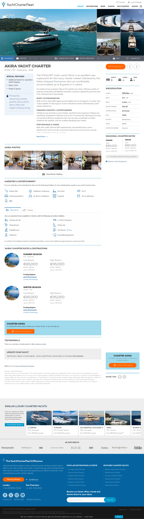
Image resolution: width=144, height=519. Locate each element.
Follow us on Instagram (17, 495)
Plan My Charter (13, 479)
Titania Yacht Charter (112, 482)
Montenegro (33, 279)
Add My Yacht (19, 499)
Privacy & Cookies (135, 510)
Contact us (33, 479)
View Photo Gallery (54, 174)
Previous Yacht (130, 66)
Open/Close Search (141, 6)
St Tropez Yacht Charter (76, 469)
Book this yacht (115, 67)
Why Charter (123, 6)
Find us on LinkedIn (22, 495)
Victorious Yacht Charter (113, 476)
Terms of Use (123, 510)
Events (111, 6)
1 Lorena (32, 427)
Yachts (80, 6)
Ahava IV (137, 427)
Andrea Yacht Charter (112, 479)
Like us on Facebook (5, 495)
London (6, 485)
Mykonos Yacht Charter (76, 482)
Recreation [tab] (14, 210)
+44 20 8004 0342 (12, 488)
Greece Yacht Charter (76, 479)
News (103, 6)
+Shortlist (141, 12)
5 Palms (58, 427)
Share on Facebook (120, 377)
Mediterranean (30, 277)
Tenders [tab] (30, 210)
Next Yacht (137, 66)
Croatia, (26, 279)
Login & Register (136, 2)
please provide (41, 344)
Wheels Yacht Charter (112, 472)
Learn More (88, 517)
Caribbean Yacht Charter (77, 485)
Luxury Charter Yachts (11, 12)
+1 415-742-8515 (34, 488)
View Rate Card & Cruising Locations (123, 156)
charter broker (40, 326)
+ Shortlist (135, 58)
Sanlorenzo (60, 81)
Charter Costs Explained (117, 161)
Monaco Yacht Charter (76, 472)
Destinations (92, 6)
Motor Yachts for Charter (28, 12)
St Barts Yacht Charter (76, 476)
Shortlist (122, 2)
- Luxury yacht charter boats (22, 4)
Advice (135, 6)
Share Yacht (124, 377)
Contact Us (7, 499)
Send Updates (78, 356)
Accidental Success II (91, 427)
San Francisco (32, 485)
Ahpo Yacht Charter (112, 485)
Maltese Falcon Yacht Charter (115, 469)
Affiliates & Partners (34, 499)
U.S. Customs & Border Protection (22, 366)
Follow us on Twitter (11, 495)
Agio (109, 427)
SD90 (124, 124)
